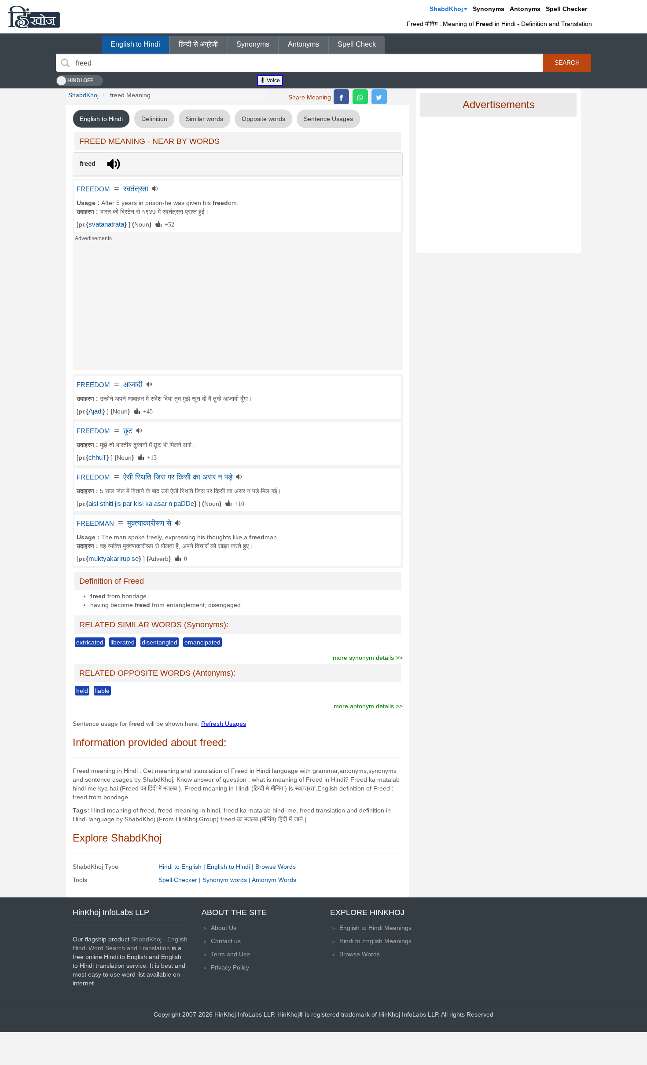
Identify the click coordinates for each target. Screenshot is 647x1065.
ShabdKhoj (446, 8)
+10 (238, 503)
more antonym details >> (368, 706)
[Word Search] (65, 63)
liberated (122, 642)
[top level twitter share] (379, 96)
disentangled (159, 642)
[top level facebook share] (341, 96)
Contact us (226, 940)
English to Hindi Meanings (375, 927)
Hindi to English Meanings (375, 940)
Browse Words (275, 866)
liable (102, 690)
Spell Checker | (180, 879)
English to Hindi (135, 44)
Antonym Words (274, 879)
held (82, 690)
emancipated (202, 642)
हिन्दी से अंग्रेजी (198, 44)
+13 (150, 457)
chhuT (97, 457)
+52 (168, 224)
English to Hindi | (231, 866)
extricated (89, 642)
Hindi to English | (182, 866)
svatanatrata (106, 224)
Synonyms (488, 8)
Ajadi (95, 411)
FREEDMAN (95, 523)
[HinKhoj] (34, 17)
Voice (272, 80)
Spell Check (357, 44)
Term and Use (230, 954)
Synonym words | (227, 879)
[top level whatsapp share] (360, 96)
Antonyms (525, 8)
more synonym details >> (368, 657)
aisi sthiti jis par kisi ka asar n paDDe (141, 504)
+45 (146, 411)
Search (567, 62)
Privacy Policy (230, 967)
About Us (223, 927)
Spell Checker (566, 8)
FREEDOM (93, 189)
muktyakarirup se (113, 559)
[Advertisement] (238, 308)
